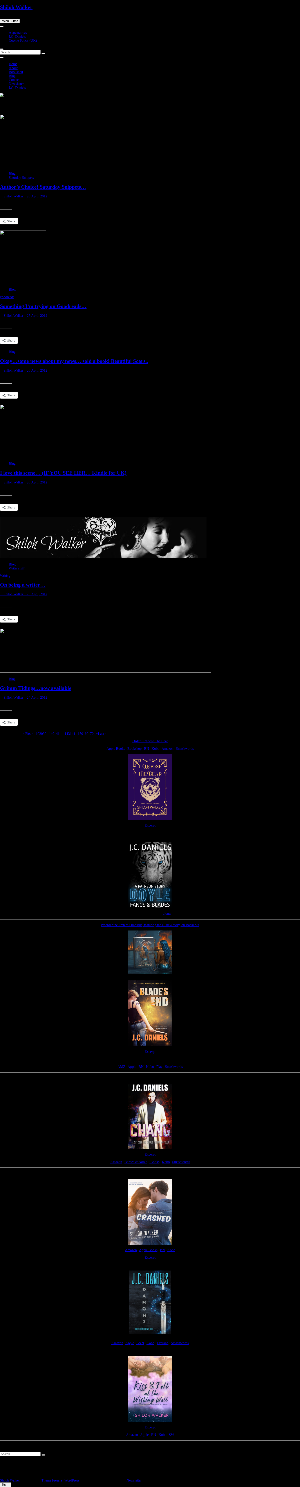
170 (91, 733)
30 (44, 733)
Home (13, 64)
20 (41, 733)
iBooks (154, 1162)
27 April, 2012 (36, 315)
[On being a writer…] (103, 557)
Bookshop (134, 748)
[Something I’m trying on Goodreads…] (23, 282)
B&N (140, 1343)
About (13, 68)
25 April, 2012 (36, 594)
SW (171, 1435)
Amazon (167, 748)
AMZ (121, 1066)
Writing (5, 576)
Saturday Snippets (21, 177)
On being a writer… (22, 585)
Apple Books (116, 748)
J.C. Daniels (17, 36)
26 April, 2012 (36, 370)
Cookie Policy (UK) (23, 40)
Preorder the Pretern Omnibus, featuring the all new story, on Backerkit (150, 925)
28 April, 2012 (36, 196)
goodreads (7, 297)
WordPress (71, 1480)
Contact (14, 80)
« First (27, 733)
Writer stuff (16, 568)
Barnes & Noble (136, 1162)
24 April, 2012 (36, 697)
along (167, 913)
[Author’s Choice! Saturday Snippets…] (23, 166)
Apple (132, 1066)
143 (67, 733)
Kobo (155, 748)
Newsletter (16, 84)
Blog (12, 76)
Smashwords (185, 748)
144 (72, 733)
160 (85, 733)
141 (56, 733)
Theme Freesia (52, 1480)
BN (146, 748)
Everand (162, 1343)
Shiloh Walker (16, 7)
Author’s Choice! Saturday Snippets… (43, 187)
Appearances (18, 32)
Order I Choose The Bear (150, 741)
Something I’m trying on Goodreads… (43, 306)
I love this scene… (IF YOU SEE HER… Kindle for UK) (63, 473)
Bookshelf (16, 72)
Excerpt (150, 825)
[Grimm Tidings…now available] (105, 671)
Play (159, 1066)
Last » (102, 733)
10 (37, 733)
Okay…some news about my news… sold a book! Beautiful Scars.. (74, 361)
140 (51, 733)
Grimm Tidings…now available (35, 688)
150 (80, 733)
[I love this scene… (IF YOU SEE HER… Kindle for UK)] (47, 456)
